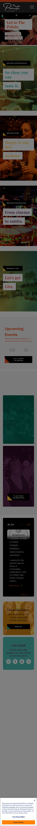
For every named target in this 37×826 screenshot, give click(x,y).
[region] (18, 812)
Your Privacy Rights (18, 817)
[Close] (34, 800)
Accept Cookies (18, 822)
